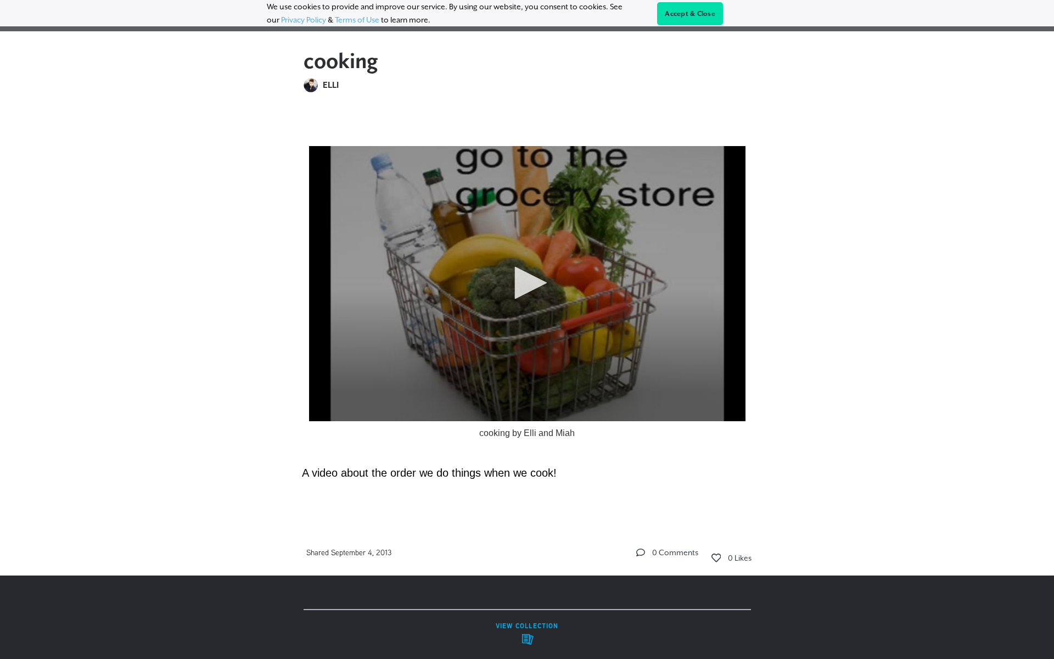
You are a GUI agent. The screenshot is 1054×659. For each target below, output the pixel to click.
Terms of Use (357, 19)
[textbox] (527, 307)
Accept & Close (690, 14)
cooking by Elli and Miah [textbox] (527, 433)
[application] (527, 283)
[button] (527, 283)
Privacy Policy (303, 19)
